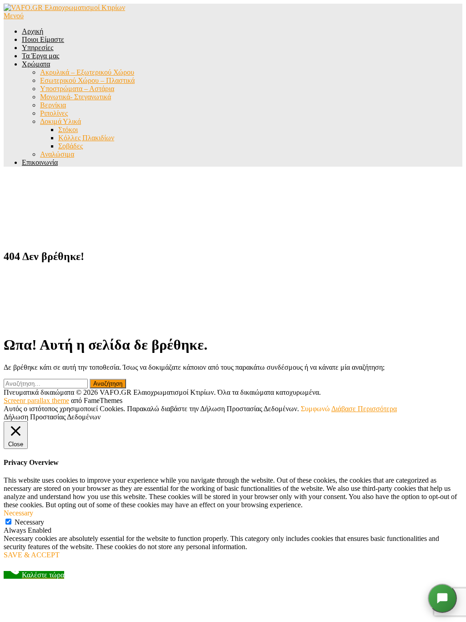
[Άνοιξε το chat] (442, 598)
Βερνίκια (53, 105)
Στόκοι (68, 129)
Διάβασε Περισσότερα (364, 409)
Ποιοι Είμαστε (43, 39)
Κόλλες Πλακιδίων (86, 138)
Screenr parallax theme (36, 400)
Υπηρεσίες (37, 47)
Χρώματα (36, 64)
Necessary (29, 522)
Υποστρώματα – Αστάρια (77, 88)
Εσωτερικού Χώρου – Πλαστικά (87, 80)
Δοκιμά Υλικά (60, 121)
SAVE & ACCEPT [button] (32, 555)
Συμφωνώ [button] (315, 409)
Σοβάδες (70, 146)
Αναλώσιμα (57, 154)
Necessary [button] (18, 513)
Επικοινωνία (40, 162)
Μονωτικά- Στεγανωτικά (75, 97)
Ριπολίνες (54, 113)
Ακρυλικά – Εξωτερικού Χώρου (87, 72)
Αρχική (32, 31)
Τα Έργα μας (40, 56)
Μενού (14, 16)
